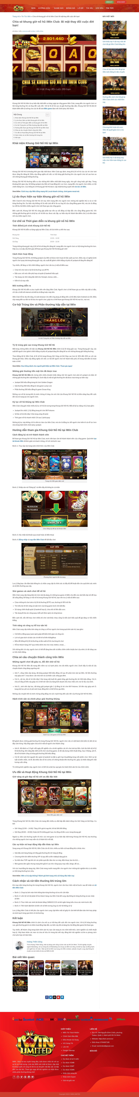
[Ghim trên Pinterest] (58, 997)
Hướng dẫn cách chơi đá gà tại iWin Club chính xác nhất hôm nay (114, 99)
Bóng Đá (70, 8)
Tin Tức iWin (26, 16)
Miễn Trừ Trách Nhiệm (71, 1032)
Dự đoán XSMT (68, 1066)
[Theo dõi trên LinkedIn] (29, 1077)
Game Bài (58, 8)
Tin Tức (110, 8)
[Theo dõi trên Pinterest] (25, 1077)
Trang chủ (16, 16)
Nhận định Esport (69, 1077)
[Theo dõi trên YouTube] (32, 1077)
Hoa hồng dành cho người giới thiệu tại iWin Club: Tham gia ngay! (46, 366)
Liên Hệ (66, 1047)
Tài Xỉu (89, 8)
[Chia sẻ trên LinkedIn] (62, 997)
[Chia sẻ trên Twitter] (51, 997)
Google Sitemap (69, 1050)
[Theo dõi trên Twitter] (21, 1077)
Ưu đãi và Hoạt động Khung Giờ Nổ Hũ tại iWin (30, 132)
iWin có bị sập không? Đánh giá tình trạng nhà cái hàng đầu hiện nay (47, 876)
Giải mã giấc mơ (69, 1080)
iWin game (48, 108)
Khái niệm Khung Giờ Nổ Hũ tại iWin (26, 118)
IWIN (33, 8)
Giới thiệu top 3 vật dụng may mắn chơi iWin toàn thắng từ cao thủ (114, 160)
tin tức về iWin (80, 187)
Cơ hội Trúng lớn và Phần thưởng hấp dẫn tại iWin (31, 125)
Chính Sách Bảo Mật (70, 1036)
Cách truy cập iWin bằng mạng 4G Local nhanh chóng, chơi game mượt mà (50, 191)
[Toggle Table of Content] (46, 115)
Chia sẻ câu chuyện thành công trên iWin (28, 130)
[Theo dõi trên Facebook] (14, 1077)
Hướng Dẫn (44, 8)
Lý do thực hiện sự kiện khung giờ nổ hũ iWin (29, 120)
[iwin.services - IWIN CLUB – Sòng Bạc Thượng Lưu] (20, 8)
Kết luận (17, 137)
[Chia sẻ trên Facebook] (47, 997)
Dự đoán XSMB (68, 1062)
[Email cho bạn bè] (54, 997)
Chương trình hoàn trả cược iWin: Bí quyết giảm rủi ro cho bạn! (113, 129)
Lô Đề (80, 8)
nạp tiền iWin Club (37, 539)
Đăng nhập (23, 539)
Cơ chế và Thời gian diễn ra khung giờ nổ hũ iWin (31, 123)
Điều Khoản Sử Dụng (71, 1040)
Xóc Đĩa (99, 8)
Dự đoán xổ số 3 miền (71, 1059)
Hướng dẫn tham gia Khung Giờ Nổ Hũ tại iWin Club (32, 128)
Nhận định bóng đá (70, 1073)
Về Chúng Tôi (68, 1043)
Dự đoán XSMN (68, 1070)
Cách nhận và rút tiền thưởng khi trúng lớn (29, 135)
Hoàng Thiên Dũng (37, 31)
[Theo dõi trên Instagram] (18, 1077)
